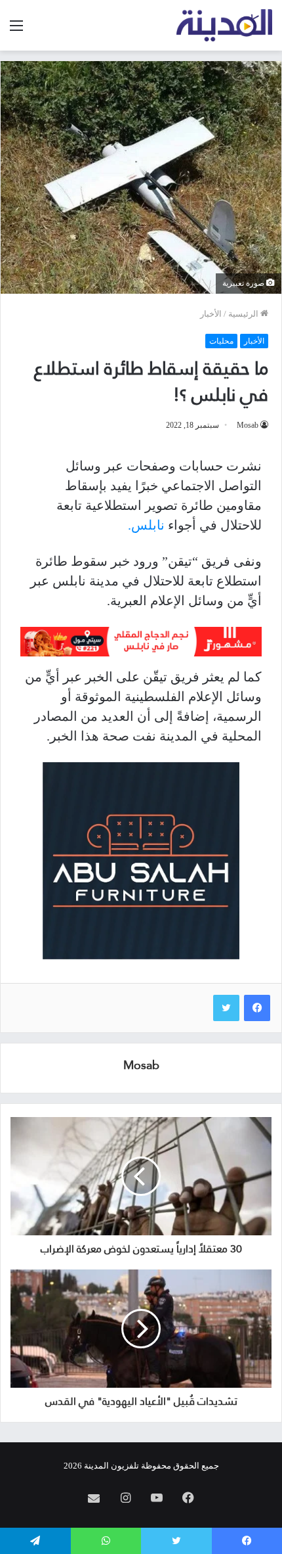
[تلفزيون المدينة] (224, 25)
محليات (221, 341)
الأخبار (211, 314)
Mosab (247, 425)
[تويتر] (226, 1008)
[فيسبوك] (257, 1008)
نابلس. (146, 525)
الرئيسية (244, 314)
